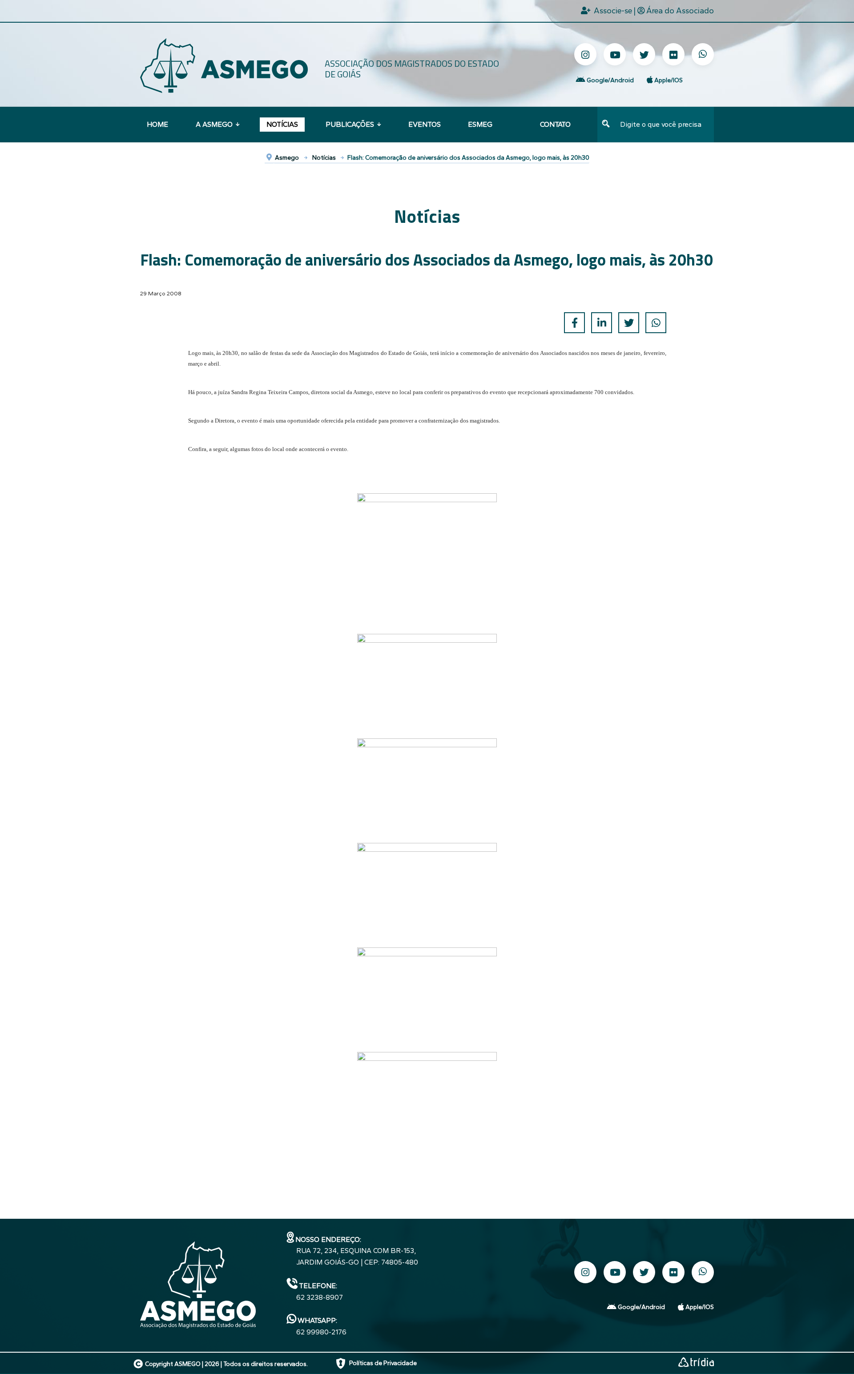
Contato (555, 124)
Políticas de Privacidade (383, 1363)
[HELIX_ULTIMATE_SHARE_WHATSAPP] (655, 322)
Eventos (424, 124)
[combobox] (664, 125)
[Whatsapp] (703, 54)
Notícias (282, 124)
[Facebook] (574, 322)
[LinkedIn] (601, 322)
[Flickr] (673, 54)
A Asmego (214, 124)
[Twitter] (644, 54)
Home (157, 124)
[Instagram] (585, 54)
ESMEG (480, 124)
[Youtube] (615, 54)
